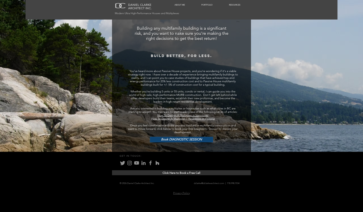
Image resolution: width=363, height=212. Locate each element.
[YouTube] (137, 163)
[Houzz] (157, 163)
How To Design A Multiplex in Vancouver (182, 115)
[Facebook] (150, 163)
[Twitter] (123, 163)
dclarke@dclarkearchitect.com (209, 183)
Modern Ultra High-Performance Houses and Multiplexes (147, 13)
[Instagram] (130, 163)
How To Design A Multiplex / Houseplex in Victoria (183, 118)
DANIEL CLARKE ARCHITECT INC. (140, 6)
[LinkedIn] (143, 163)
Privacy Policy (181, 193)
